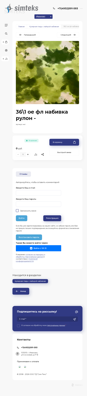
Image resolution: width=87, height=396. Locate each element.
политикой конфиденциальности (26, 260)
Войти (22, 218)
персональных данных (56, 325)
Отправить (74, 319)
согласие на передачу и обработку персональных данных (30, 256)
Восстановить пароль (29, 237)
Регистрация (52, 218)
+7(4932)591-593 (68, 8)
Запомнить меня (28, 211)
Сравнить (35, 154)
